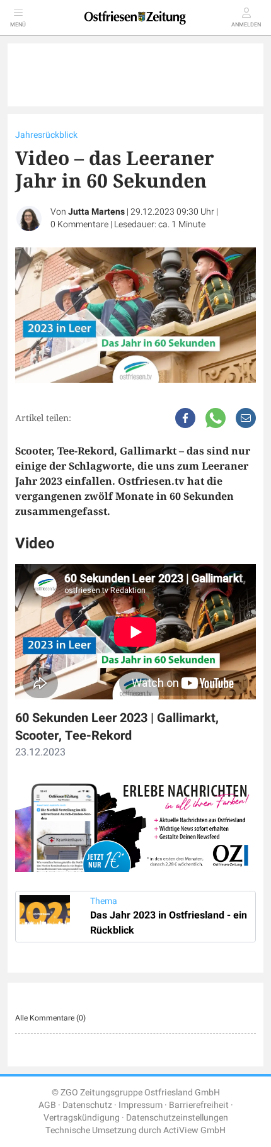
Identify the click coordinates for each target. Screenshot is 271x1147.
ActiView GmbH (194, 1130)
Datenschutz (87, 1105)
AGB (47, 1105)
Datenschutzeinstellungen (177, 1117)
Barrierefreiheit (199, 1105)
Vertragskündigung (81, 1117)
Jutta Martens (96, 211)
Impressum (140, 1105)
